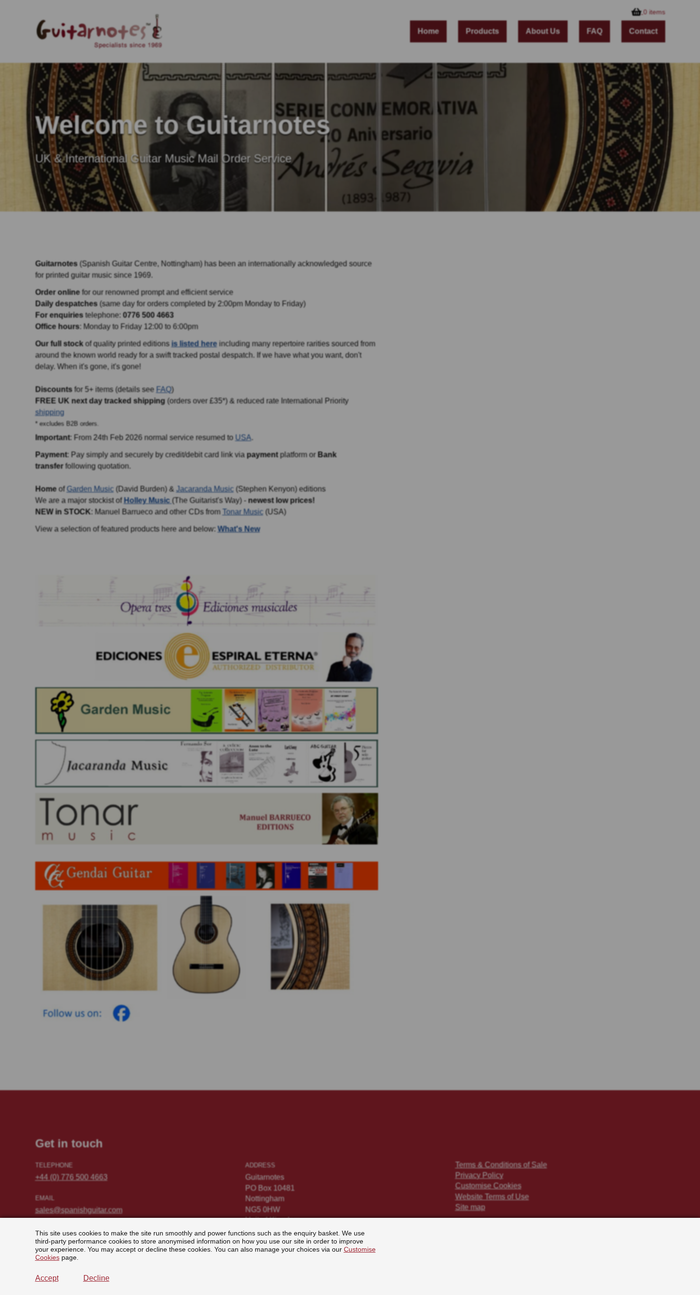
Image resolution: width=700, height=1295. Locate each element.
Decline (96, 1278)
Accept (47, 1278)
